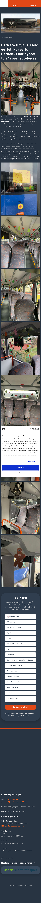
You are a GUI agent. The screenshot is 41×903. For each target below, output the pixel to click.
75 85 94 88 (13, 799)
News (10, 37)
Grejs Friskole (29, 116)
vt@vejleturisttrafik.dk (20, 159)
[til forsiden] (18, 11)
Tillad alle (20, 467)
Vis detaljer (31, 461)
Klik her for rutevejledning (12, 826)
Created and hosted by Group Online (20, 885)
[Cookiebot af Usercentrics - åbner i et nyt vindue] (30, 429)
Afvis (20, 473)
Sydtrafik (17, 126)
